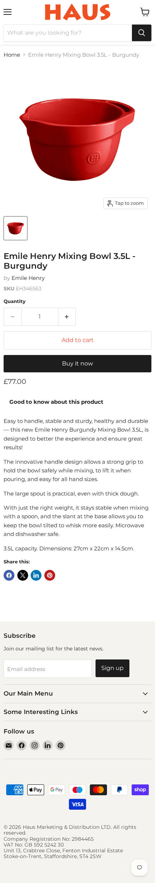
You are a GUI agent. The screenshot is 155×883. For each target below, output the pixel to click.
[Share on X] (22, 575)
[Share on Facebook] (9, 575)
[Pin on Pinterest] (49, 575)
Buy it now (77, 363)
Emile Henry (28, 277)
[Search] (141, 33)
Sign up (112, 668)
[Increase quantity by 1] (67, 317)
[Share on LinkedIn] (36, 575)
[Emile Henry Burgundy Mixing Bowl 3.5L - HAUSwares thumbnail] (15, 228)
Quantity (15, 301)
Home (12, 55)
